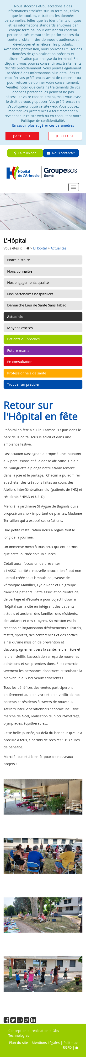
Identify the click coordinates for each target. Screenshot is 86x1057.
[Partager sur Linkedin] (33, 1021)
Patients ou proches (23, 339)
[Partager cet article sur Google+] (20, 1021)
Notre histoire (18, 259)
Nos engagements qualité (28, 282)
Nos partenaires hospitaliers (30, 293)
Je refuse (65, 136)
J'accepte (22, 136)
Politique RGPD (70, 1045)
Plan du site (18, 1042)
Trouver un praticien (23, 384)
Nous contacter (63, 153)
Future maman (19, 350)
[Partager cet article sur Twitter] (13, 1021)
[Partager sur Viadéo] (27, 1021)
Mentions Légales (46, 1042)
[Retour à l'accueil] (43, 172)
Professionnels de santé (26, 373)
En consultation (19, 361)
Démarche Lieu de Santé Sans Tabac (36, 305)
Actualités (15, 316)
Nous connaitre (19, 271)
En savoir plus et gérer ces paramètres (43, 125)
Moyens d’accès (20, 327)
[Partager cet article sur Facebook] (7, 1021)
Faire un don (26, 153)
